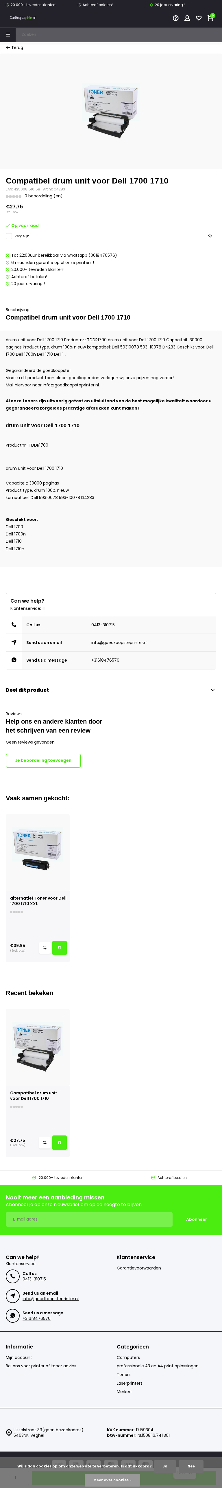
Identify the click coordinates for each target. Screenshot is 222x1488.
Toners (124, 1374)
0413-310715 (103, 625)
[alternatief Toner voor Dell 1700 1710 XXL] (38, 852)
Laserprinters (130, 1383)
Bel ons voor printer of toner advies (41, 1366)
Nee (191, 1466)
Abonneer (196, 1219)
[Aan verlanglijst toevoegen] (210, 236)
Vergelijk (21, 236)
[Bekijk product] (59, 948)
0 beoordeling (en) (44, 196)
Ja (165, 1466)
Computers (128, 1357)
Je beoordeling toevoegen (43, 760)
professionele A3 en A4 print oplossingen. (158, 1366)
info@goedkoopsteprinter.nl (119, 642)
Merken (124, 1392)
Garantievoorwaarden (139, 1268)
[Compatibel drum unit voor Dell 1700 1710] (38, 1047)
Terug (17, 47)
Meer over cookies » (112, 1480)
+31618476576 (105, 660)
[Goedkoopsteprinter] (23, 18)
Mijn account (19, 1357)
